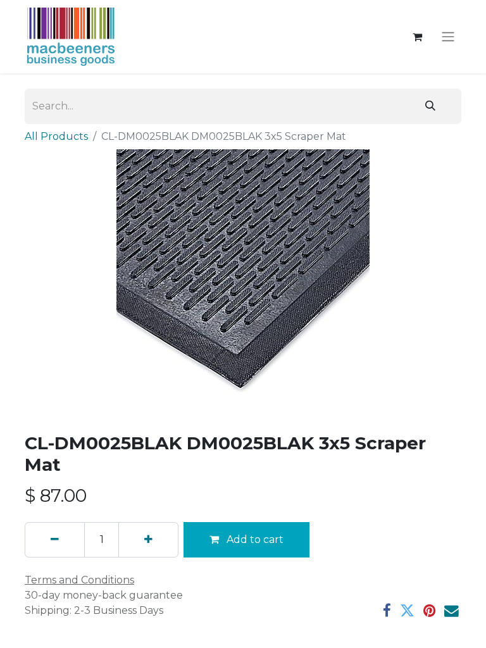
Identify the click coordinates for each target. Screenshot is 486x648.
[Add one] (148, 540)
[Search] (430, 106)
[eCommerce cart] (417, 36)
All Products (56, 136)
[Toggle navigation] (448, 37)
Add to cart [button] (254, 539)
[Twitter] (407, 611)
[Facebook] (387, 611)
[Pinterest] (429, 611)
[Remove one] (55, 540)
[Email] (451, 611)
